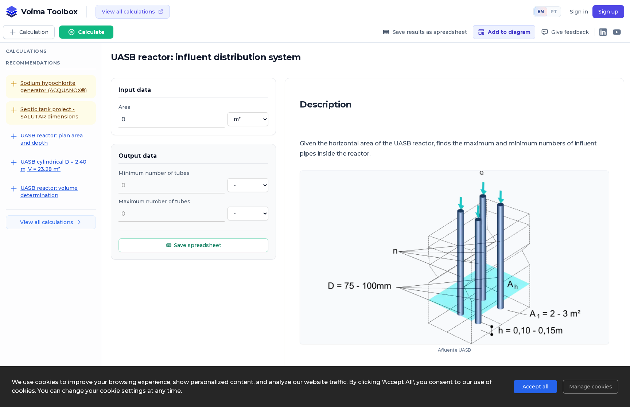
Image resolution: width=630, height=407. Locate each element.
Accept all (535, 386)
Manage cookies (590, 386)
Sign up (608, 11)
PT (554, 11)
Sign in (579, 11)
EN (540, 11)
